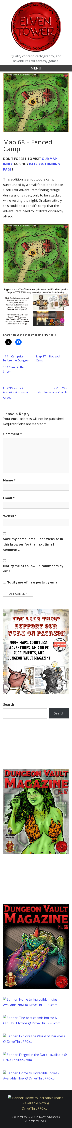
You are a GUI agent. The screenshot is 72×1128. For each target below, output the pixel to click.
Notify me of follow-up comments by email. (33, 568)
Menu (36, 68)
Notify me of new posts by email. (33, 582)
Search (8, 704)
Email (9, 498)
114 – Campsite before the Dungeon (16, 358)
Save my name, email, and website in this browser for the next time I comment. (33, 544)
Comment (12, 434)
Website (9, 516)
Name (9, 480)
